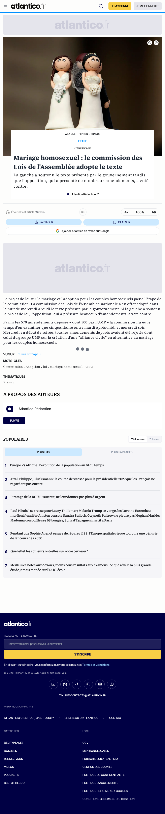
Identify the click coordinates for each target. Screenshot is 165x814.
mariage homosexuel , (67, 367)
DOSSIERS (10, 750)
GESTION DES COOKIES (97, 766)
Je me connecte (147, 6)
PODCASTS (11, 774)
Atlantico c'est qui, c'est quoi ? (29, 717)
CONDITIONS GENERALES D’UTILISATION (108, 799)
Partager (46, 222)
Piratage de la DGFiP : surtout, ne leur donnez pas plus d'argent (57, 497)
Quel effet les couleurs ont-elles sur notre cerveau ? (49, 551)
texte (89, 367)
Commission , (14, 367)
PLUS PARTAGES (122, 452)
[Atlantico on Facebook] (76, 684)
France (95, 133)
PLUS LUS (43, 452)
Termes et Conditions (95, 664)
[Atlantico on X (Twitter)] (65, 684)
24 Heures (137, 439)
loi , (46, 367)
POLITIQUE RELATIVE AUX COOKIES (105, 791)
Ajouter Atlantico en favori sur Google (85, 231)
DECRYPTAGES (13, 742)
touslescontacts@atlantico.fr (82, 695)
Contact (116, 717)
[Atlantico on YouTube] (111, 684)
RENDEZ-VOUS (13, 758)
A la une (70, 133)
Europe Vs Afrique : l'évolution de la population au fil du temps (57, 465)
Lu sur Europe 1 (28, 354)
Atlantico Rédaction (84, 194)
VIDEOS (9, 766)
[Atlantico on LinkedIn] (88, 684)
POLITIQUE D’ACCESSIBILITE (100, 783)
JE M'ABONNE (120, 6)
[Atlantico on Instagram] (100, 684)
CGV (85, 742)
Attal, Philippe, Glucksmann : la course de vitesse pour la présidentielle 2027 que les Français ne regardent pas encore (82, 481)
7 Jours (154, 439)
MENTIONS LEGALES (95, 750)
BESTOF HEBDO (14, 783)
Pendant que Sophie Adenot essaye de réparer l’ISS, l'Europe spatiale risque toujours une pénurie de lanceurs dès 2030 (84, 535)
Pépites (83, 133)
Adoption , (34, 367)
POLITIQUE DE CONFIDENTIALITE (103, 774)
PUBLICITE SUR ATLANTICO (100, 758)
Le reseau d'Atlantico (81, 717)
